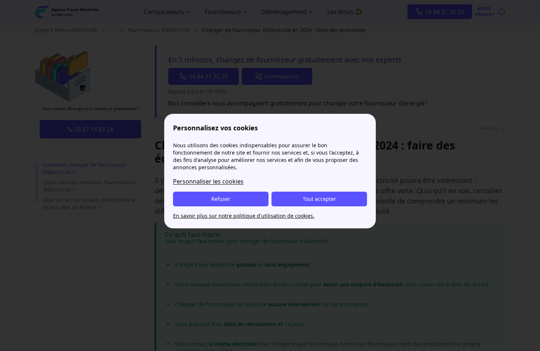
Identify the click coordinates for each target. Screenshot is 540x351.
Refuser (220, 198)
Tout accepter (319, 198)
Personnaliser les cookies (208, 181)
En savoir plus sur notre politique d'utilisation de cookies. (243, 215)
